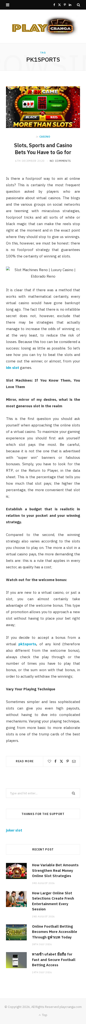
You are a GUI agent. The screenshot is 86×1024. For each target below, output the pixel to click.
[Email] (73, 761)
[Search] (78, 5)
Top (44, 1015)
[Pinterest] (67, 761)
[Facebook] (55, 761)
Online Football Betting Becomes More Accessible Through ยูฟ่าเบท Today (54, 931)
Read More (25, 761)
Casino (44, 136)
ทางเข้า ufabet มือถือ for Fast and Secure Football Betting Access (53, 959)
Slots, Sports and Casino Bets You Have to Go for (43, 149)
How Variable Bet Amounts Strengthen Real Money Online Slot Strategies (55, 870)
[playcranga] (43, 26)
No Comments (60, 161)
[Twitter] (61, 761)
